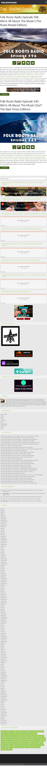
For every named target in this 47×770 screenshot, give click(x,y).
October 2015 (3, 659)
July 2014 (2, 683)
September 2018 (4, 602)
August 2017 (3, 623)
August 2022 (3, 526)
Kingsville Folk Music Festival (39, 738)
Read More (4, 94)
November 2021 (4, 541)
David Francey (30, 733)
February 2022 (3, 536)
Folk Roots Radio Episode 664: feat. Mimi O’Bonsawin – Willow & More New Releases (18, 440)
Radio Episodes (4, 425)
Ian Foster (28, 735)
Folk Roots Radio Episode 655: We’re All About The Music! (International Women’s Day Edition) (19, 460)
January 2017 (3, 635)
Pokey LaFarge (29, 78)
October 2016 (3, 639)
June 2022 (3, 529)
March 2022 (3, 534)
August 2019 (3, 584)
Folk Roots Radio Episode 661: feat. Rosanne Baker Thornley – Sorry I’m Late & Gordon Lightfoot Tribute (21, 449)
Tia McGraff (37, 747)
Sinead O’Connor (28, 157)
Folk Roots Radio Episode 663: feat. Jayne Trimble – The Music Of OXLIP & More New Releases (19, 444)
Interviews (3, 419)
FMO (36, 733)
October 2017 (3, 620)
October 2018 (3, 601)
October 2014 (3, 678)
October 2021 (3, 542)
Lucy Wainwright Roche (29, 155)
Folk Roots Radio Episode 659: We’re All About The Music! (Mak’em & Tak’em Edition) (17, 452)
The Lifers (11, 747)
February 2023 (3, 517)
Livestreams (3, 420)
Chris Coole (41, 731)
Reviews (2, 427)
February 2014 (3, 691)
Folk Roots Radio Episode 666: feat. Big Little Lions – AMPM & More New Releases (17, 437)
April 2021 (3, 552)
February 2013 (3, 709)
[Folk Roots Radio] (9, 2)
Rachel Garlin (15, 78)
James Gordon (41, 735)
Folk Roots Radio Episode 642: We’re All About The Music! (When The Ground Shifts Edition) (19, 483)
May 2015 (3, 667)
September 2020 (4, 563)
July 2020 (2, 567)
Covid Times (23, 733)
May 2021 (3, 550)
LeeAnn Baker (6, 493)
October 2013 (3, 698)
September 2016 (4, 641)
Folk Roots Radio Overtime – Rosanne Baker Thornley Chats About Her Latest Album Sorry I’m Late (20, 442)
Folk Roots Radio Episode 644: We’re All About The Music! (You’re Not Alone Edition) (17, 479)
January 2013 (3, 711)
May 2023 (3, 512)
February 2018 (3, 614)
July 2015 (2, 664)
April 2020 (3, 571)
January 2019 (3, 596)
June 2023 (3, 510)
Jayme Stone (8, 738)
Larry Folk (22, 78)
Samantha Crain (26, 76)
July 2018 (2, 605)
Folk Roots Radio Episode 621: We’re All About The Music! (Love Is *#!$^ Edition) (24, 498)
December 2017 (4, 617)
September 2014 (4, 680)
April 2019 (3, 591)
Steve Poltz (11, 744)
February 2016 (3, 652)
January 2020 (3, 576)
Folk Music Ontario (5, 735)
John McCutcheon (15, 738)
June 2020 (3, 568)
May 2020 (3, 570)
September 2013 (4, 699)
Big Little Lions (4, 731)
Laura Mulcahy (37, 157)
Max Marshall (34, 159)
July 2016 (2, 644)
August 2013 (3, 701)
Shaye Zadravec (10, 155)
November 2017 (4, 618)
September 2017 (4, 622)
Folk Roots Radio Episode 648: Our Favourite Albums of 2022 (13, 473)
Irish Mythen (34, 735)
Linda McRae (3, 740)
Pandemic (43, 740)
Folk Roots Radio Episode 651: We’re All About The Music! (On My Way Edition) (16, 466)
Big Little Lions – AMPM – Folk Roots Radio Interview (11, 445)
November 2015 (4, 657)
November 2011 (4, 720)
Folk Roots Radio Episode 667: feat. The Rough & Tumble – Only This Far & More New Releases (20, 436)
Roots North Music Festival (12, 742)
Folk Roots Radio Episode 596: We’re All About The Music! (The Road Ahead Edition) (20, 21)
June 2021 (3, 549)
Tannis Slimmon (4, 747)
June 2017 (3, 626)
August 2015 (3, 662)
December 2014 (4, 675)
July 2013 (2, 702)
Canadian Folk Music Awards (22, 731)
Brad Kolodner (9, 76)
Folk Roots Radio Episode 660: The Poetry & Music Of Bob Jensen (14, 450)
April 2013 (3, 707)
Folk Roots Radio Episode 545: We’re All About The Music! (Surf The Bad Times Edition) (21, 105)
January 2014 (3, 693)
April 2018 (3, 610)
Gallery (2, 417)
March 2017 (3, 631)
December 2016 (4, 636)
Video (2, 428)
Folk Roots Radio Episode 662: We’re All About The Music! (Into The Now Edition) (17, 447)
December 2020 (4, 559)
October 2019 (3, 581)
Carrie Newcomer (20, 74)
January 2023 (3, 518)
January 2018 (3, 615)
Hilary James (5, 501)
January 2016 (3, 654)
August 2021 (3, 546)
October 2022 (3, 523)
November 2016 (4, 638)
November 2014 (4, 677)
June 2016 (3, 646)
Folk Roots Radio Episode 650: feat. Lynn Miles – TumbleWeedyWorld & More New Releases (19, 468)
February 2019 (3, 594)
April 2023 (3, 513)
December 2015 (4, 656)
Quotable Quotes (4, 424)
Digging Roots (34, 76)
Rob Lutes (3, 742)
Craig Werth (20, 157)
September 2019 (4, 583)
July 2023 (2, 508)
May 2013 (3, 706)
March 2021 (3, 554)
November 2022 (4, 521)
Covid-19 (18, 733)
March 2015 (3, 670)
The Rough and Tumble (19, 747)
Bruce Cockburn (12, 731)
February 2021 (3, 555)
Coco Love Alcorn (4, 733)
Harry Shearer (14, 159)
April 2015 (3, 669)
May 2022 (3, 531)
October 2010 (3, 724)
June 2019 (3, 588)
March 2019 (3, 593)
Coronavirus (12, 733)
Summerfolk (25, 744)
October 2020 (3, 562)
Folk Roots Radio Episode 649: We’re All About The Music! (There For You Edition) (17, 471)
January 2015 (3, 673)
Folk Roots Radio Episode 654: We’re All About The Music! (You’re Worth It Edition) (17, 461)
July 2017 (2, 625)
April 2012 (3, 717)
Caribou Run (43, 159)
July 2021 (2, 547)
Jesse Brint (38, 155)
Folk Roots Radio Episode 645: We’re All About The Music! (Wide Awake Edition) (16, 478)
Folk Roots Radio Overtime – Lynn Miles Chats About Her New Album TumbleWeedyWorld (18, 470)
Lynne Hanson (11, 740)
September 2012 (4, 715)
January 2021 (3, 557)
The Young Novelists (29, 747)
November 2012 (4, 712)
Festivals (2, 416)
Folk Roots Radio (13, 735)
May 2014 (3, 686)
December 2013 (4, 694)
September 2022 (4, 525)
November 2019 (4, 580)
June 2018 (3, 607)
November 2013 (4, 696)
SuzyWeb (21, 764)
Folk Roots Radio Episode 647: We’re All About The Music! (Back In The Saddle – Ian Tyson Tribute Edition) (22, 474)
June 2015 (3, 665)
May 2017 (3, 628)
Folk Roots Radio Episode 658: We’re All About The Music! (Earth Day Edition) (16, 453)
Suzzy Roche (18, 155)
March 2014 (3, 690)
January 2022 (3, 538)
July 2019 (2, 586)
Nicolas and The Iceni (35, 740)
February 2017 (3, 633)
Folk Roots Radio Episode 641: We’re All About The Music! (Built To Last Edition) (25, 496)
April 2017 (3, 630)
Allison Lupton (12, 157)
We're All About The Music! (6, 749)
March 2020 (3, 573)
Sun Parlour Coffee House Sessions (37, 744)
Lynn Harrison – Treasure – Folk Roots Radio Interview (11, 458)
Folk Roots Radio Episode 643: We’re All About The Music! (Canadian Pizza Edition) (17, 481)
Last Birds (2, 155)
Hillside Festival (22, 735)
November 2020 (4, 560)
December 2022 (4, 520)
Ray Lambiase (17, 76)
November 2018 (4, 599)
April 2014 (3, 688)
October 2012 (3, 714)
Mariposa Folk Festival (25, 740)
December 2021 (4, 539)
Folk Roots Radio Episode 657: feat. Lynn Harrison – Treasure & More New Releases (17, 455)
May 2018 (3, 609)
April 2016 (3, 649)
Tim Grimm (7, 159)
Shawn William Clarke (34, 742)
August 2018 (3, 604)
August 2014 (3, 681)
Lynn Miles (17, 740)
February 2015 (3, 672)
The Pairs (37, 74)
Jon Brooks (30, 738)
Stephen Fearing (4, 744)
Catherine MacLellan (33, 731)
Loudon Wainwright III (24, 159)
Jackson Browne (38, 78)
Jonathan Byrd (23, 738)
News (2, 422)
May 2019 (3, 589)
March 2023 (3, 515)
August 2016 (3, 643)
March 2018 (3, 612)
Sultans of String (18, 744)
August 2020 (3, 565)
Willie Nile (9, 78)
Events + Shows (4, 414)
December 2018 (4, 597)
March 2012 (3, 719)
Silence (41, 742)
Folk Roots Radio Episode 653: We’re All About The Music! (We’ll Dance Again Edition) (17, 463)
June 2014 (3, 685)
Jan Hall (2, 738)
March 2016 (3, 651)
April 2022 (3, 533)
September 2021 (4, 544)
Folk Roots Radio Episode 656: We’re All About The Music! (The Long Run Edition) (17, 457)
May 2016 (3, 647)
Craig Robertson (29, 74)
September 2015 (4, 660)
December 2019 (4, 578)
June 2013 (3, 704)
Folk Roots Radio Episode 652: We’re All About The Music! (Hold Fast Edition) (16, 465)
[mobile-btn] (46, 2)
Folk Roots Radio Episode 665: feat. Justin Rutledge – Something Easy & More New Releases (19, 439)
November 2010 (4, 722)
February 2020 (3, 575)
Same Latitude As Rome (24, 742)
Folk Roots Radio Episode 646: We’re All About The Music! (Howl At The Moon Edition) (18, 476)
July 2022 (2, 528)
